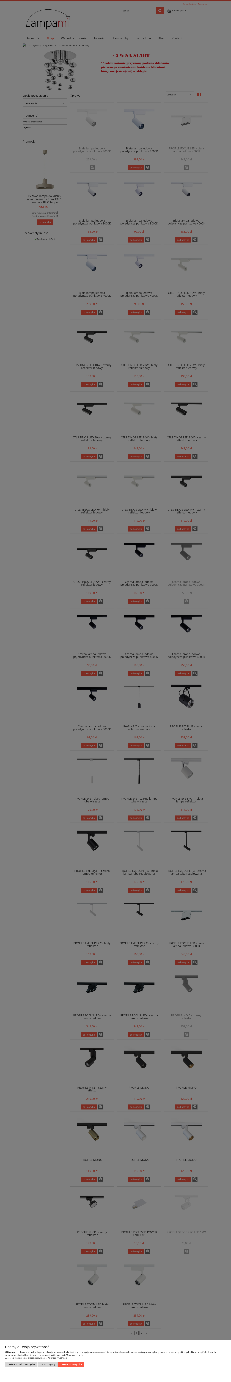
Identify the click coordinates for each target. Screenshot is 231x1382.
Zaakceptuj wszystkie (71, 1364)
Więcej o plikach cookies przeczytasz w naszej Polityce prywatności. (36, 1357)
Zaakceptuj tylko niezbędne (21, 1364)
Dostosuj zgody (47, 1364)
